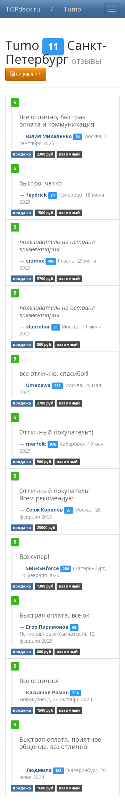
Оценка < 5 (28, 74)
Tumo (72, 9)
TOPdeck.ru (23, 9)
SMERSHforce (42, 568)
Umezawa (38, 385)
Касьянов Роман (47, 692)
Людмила (39, 770)
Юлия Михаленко (49, 136)
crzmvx (35, 260)
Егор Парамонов (47, 626)
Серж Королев (44, 509)
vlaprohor (38, 326)
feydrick (36, 194)
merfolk (36, 443)
